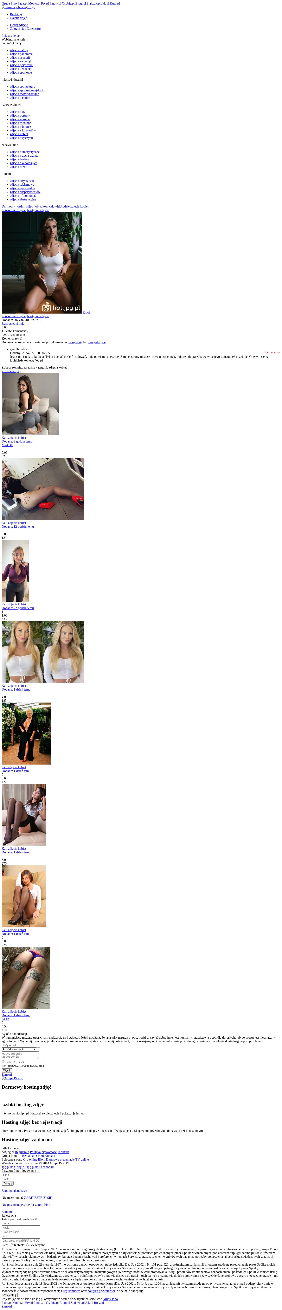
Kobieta (19, 1245)
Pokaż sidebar (11, 35)
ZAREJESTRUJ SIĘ (38, 1197)
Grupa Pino (9, 3)
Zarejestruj (34, 28)
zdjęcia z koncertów (23, 130)
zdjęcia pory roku (21, 65)
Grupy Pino (110, 1299)
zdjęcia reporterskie (22, 188)
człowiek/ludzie (59, 206)
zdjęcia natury (19, 50)
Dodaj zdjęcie (19, 25)
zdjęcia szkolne (20, 119)
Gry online (30, 1159)
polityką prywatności (101, 1291)
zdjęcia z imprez (20, 126)
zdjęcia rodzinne (20, 123)
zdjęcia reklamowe (22, 184)
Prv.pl (45, 3)
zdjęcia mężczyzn (21, 138)
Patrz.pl (22, 3)
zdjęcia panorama (21, 54)
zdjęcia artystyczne (22, 181)
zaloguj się (75, 342)
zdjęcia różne (18, 166)
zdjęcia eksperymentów (25, 192)
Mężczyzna (37, 1245)
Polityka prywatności (43, 1152)
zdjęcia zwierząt (20, 61)
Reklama (28, 1155)
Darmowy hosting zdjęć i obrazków (25, 206)
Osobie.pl (68, 3)
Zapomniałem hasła (14, 1190)
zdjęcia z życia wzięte (24, 155)
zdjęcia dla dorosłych (23, 163)
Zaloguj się (17, 28)
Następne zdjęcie (38, 210)
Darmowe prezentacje (60, 1159)
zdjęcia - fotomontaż (23, 195)
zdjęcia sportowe (21, 72)
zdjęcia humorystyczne (25, 152)
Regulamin (22, 1152)
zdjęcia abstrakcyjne (23, 199)
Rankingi (16, 14)
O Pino (39, 1155)
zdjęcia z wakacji (21, 68)
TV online (82, 1159)
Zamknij (7, 1074)
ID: (4, 1066)
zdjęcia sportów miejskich (27, 90)
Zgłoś (86, 312)
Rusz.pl (115, 3)
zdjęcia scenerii (20, 57)
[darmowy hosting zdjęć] (18, 7)
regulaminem (71, 1291)
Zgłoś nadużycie (272, 352)
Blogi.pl (80, 3)
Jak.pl (105, 3)
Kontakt (63, 1152)
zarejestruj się (97, 342)
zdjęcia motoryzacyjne (24, 94)
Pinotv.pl (55, 3)
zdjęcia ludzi (18, 111)
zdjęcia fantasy (19, 159)
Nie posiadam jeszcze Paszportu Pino (26, 1204)
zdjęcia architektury (22, 86)
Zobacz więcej (11, 371)
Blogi (41, 1159)
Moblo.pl (34, 3)
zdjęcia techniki (20, 97)
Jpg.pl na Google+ (14, 1167)
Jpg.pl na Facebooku (40, 1167)
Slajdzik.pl (94, 3)
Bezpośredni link (13, 323)
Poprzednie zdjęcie (14, 210)
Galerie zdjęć (18, 18)
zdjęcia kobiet (19, 134)
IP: (4, 1061)
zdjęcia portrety (20, 115)
